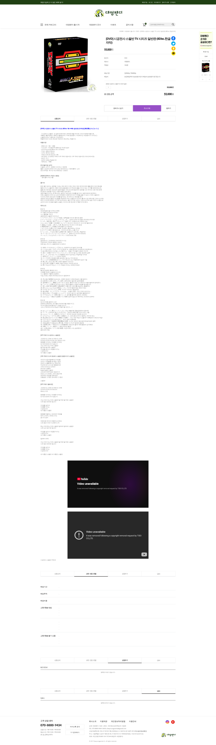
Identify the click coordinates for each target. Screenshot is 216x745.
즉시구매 (147, 108)
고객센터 (173, 2)
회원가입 (144, 2)
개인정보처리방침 (118, 721)
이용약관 (103, 721)
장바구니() (165, 2)
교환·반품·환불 (91, 118)
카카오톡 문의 (75, 727)
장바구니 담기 (118, 108)
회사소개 (92, 721)
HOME (121, 31)
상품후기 (125, 118)
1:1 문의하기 (75, 732)
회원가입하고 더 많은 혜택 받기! (51, 2)
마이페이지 (157, 2)
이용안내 (132, 721)
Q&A (206, 56)
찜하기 (168, 108)
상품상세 (57, 118)
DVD (137, 31)
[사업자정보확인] (141, 731)
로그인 (151, 2)
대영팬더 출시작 (130, 31)
